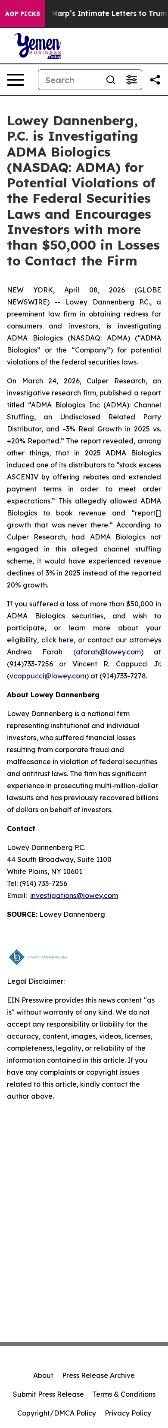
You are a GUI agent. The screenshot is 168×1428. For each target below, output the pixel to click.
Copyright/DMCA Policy (56, 1413)
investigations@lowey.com (74, 895)
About (43, 1375)
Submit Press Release (48, 1394)
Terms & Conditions (124, 1394)
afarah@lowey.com (108, 652)
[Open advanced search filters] (131, 80)
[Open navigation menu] (15, 79)
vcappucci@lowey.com (47, 676)
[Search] (110, 80)
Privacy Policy (128, 1413)
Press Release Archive (98, 1375)
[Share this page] (155, 79)
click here (57, 640)
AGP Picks (22, 14)
